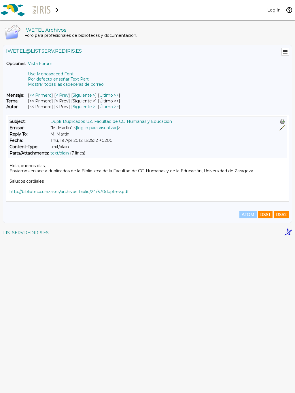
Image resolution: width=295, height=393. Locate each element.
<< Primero (40, 95)
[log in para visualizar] (97, 127)
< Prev (62, 95)
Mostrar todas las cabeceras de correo (66, 84)
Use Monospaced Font (51, 74)
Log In (274, 10)
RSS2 (281, 214)
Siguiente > (84, 95)
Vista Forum (40, 63)
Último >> (109, 95)
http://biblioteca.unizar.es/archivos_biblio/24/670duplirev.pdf (69, 191)
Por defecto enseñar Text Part (58, 79)
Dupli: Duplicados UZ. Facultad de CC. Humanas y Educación (111, 121)
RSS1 (265, 214)
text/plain (59, 153)
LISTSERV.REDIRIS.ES (26, 232)
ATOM (248, 214)
